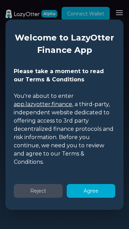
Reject (38, 191)
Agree (91, 191)
